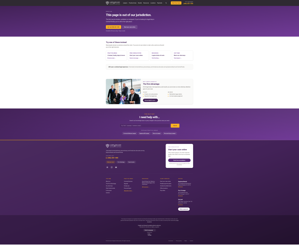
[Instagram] (111, 167)
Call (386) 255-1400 (114, 27)
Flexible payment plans (165, 183)
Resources (146, 3)
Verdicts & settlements (165, 185)
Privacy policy (179, 240)
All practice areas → (128, 190)
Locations (153, 3)
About (185, 240)
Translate (149, 235)
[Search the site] (166, 3)
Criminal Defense (128, 181)
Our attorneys (109, 185)
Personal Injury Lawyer (170, 133)
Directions (180, 186)
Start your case (110, 162)
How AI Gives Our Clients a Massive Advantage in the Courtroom (148, 183)
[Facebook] (107, 167)
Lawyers (125, 3)
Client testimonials (110, 188)
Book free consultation (179, 160)
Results (140, 3)
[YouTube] (116, 167)
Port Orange (182, 190)
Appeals (126, 183)
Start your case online (129, 27)
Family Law (126, 185)
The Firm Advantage (111, 183)
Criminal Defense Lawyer (129, 133)
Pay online (162, 190)
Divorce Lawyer (157, 133)
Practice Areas (132, 3)
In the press (109, 190)
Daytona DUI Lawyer (144, 133)
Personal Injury (127, 188)
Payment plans (131, 162)
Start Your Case (176, 3)
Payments (159, 3)
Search (175, 125)
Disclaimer (170, 240)
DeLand (180, 199)
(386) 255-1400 (188, 3)
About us (108, 181)
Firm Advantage (121, 162)
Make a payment (184, 209)
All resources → (145, 187)
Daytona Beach (182, 181)
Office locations (164, 188)
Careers (108, 192)
